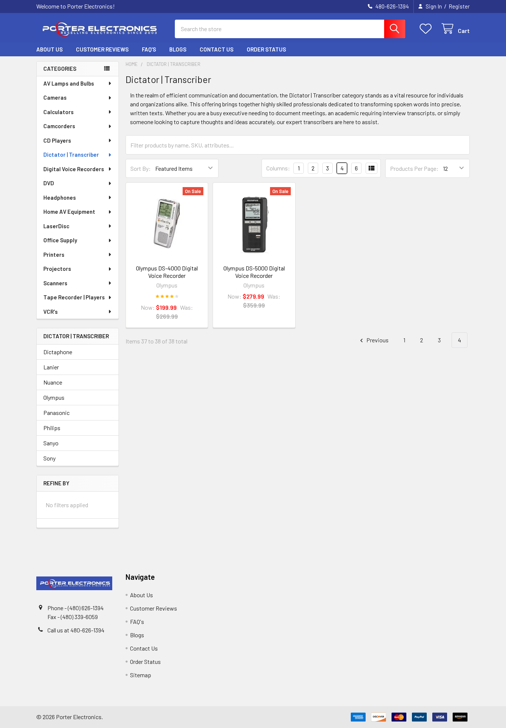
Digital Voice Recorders (73, 169)
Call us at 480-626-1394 (75, 630)
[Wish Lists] (427, 28)
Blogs (177, 49)
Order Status (266, 49)
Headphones (59, 197)
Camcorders (59, 126)
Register (459, 6)
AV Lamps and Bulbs (68, 83)
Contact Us (216, 49)
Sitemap (140, 674)
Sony (49, 458)
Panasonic (56, 412)
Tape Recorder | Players (74, 297)
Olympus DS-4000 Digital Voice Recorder (167, 272)
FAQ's (149, 49)
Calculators (58, 112)
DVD (48, 183)
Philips (51, 427)
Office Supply (60, 240)
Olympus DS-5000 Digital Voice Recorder (254, 272)
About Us (49, 49)
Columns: (278, 168)
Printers (53, 254)
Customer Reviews (102, 49)
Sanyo (51, 442)
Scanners (55, 283)
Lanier (51, 366)
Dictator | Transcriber (71, 154)
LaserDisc (56, 226)
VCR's (50, 311)
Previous (377, 339)
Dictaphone (57, 351)
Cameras (55, 97)
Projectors (57, 268)
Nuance (52, 382)
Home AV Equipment (69, 211)
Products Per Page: (414, 168)
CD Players (57, 140)
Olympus (53, 397)
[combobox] (290, 29)
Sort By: (140, 168)
